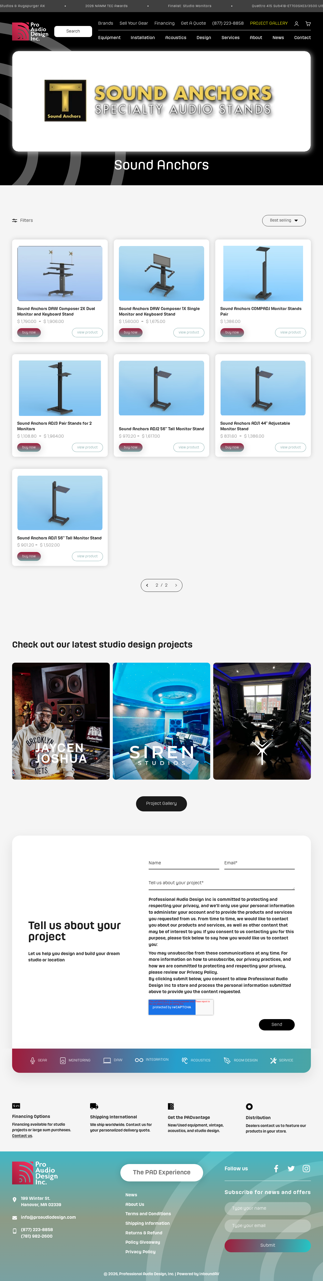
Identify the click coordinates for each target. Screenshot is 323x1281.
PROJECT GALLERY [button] (269, 23)
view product (87, 332)
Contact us (22, 1136)
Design (204, 38)
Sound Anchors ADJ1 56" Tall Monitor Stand (59, 538)
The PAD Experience (162, 1172)
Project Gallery (161, 804)
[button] (61, 721)
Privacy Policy (140, 1252)
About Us (134, 1205)
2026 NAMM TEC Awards (66, 6)
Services (231, 38)
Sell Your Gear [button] (134, 23)
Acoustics (175, 38)
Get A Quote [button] (193, 23)
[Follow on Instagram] (306, 1168)
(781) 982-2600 (36, 1236)
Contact (302, 38)
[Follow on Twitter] (291, 1168)
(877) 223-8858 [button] (228, 23)
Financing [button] (164, 23)
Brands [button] (105, 23)
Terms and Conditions (148, 1214)
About (256, 38)
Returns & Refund (143, 1233)
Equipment (109, 38)
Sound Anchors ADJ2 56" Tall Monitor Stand (161, 429)
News (278, 38)
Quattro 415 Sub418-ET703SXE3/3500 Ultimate (252, 6)
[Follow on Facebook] (276, 1168)
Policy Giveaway (142, 1242)
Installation (143, 38)
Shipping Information (147, 1224)
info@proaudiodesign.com (48, 1217)
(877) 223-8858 (37, 1230)
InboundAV (209, 1274)
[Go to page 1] (147, 585)
